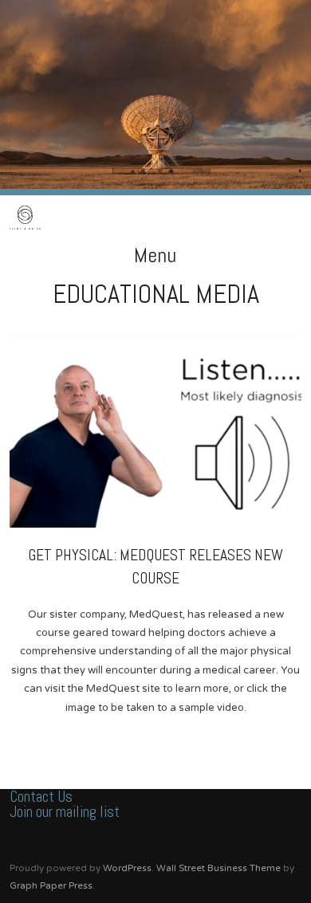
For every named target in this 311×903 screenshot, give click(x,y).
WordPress (127, 868)
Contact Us (41, 797)
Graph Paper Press (51, 885)
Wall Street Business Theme (218, 868)
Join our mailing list (65, 812)
